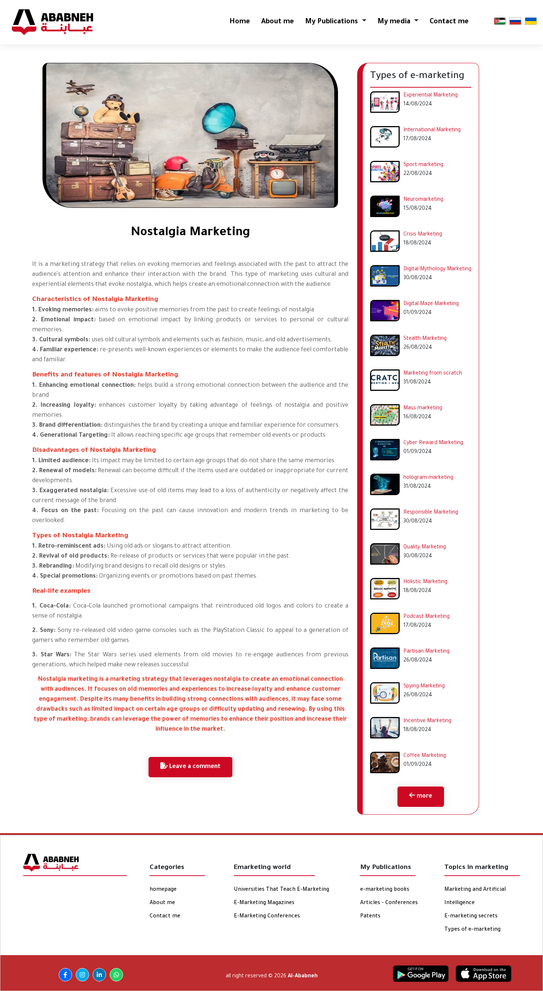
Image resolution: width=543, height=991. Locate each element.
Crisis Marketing (422, 235)
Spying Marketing (424, 687)
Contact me (449, 22)
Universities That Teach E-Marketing (281, 890)
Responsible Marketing (430, 513)
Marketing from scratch (432, 374)
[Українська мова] (531, 21)
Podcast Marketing (426, 617)
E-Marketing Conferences (267, 917)
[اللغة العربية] (500, 21)
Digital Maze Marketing (431, 304)
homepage (163, 890)
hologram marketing (428, 478)
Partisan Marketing (426, 652)
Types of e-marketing (472, 930)
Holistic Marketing (425, 582)
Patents (370, 917)
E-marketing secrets (471, 917)
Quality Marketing (424, 548)
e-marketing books (384, 890)
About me (277, 22)
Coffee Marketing (424, 756)
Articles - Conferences (389, 903)
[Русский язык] (515, 21)
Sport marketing (423, 165)
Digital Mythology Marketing (437, 270)
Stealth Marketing (425, 339)
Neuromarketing (423, 200)
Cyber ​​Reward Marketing (433, 443)
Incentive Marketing (427, 721)
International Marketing (432, 130)
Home (239, 22)
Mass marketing (422, 409)
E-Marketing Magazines (264, 903)
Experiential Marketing (430, 96)
